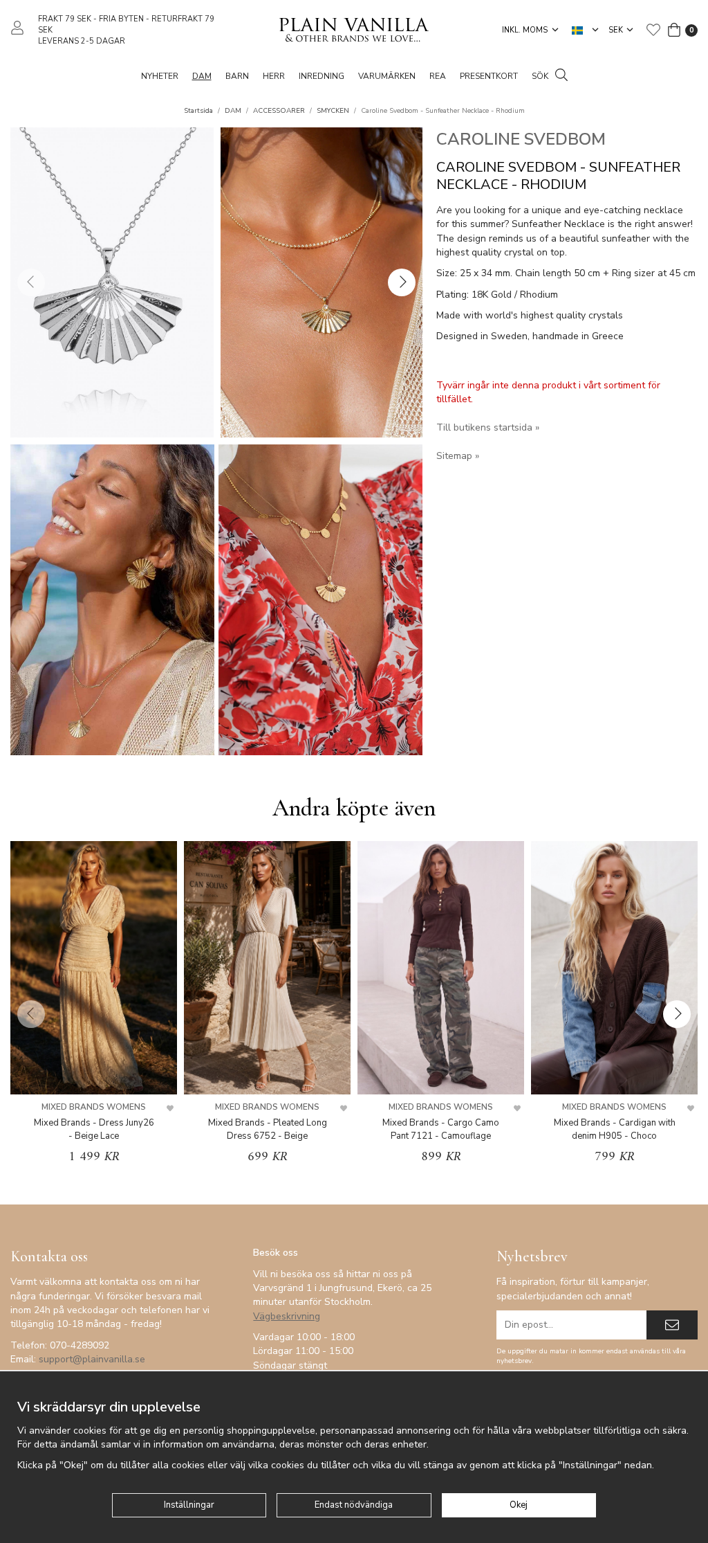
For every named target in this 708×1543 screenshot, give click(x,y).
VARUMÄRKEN (387, 76)
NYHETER (159, 76)
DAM (202, 76)
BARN (237, 76)
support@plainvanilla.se (92, 1359)
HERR (274, 76)
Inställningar (189, 1505)
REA (437, 76)
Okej (519, 1505)
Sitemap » (457, 455)
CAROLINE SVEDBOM (521, 139)
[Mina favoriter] (653, 30)
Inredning (321, 76)
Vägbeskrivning (286, 1316)
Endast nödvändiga (354, 1505)
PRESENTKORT (489, 76)
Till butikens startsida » (487, 427)
